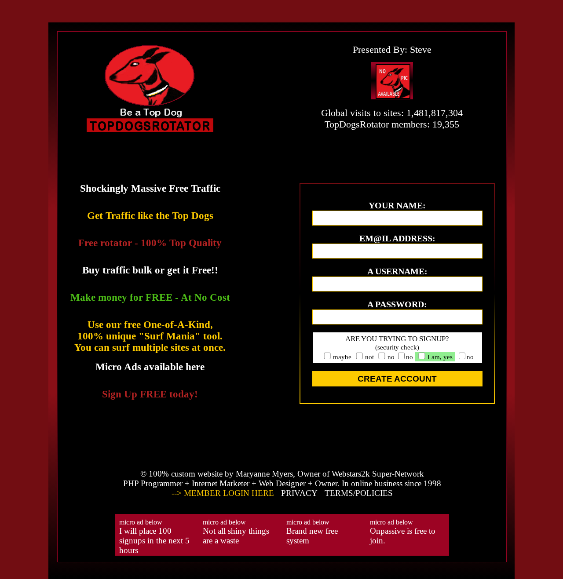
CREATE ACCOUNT (397, 378)
